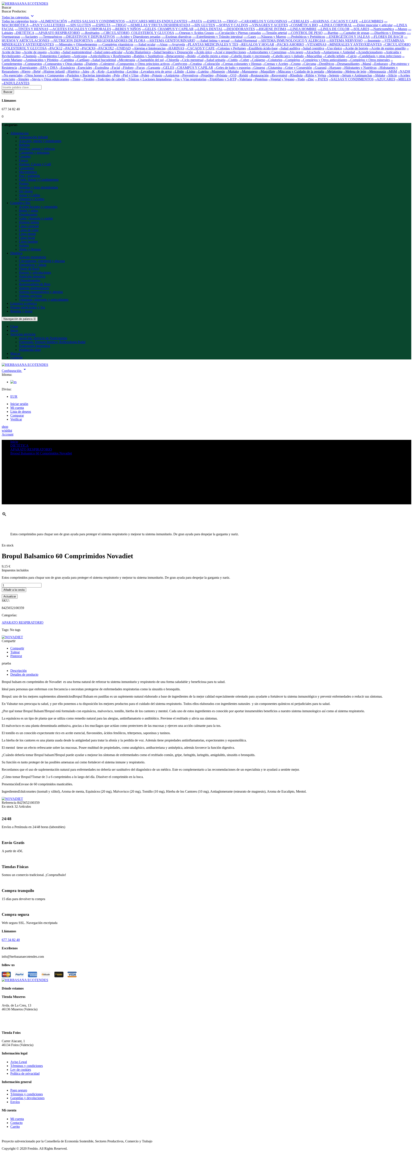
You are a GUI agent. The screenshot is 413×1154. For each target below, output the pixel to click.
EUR (13, 396)
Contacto (16, 1123)
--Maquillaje (267, 71)
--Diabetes (91, 64)
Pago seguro (18, 1090)
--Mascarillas (313, 56)
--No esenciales (12, 75)
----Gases (249, 36)
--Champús (29, 56)
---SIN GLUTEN (203, 25)
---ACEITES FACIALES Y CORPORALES (80, 29)
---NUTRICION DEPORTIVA (71, 40)
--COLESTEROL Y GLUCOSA (24, 48)
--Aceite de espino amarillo (387, 48)
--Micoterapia (126, 60)
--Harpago (334, 67)
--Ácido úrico (203, 52)
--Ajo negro (295, 52)
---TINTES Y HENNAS (31, 29)
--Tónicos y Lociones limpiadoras (149, 79)
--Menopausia (376, 71)
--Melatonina (333, 71)
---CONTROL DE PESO (305, 33)
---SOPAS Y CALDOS (232, 25)
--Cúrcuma (309, 64)
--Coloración (211, 64)
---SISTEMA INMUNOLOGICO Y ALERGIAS (291, 40)
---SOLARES (359, 29)
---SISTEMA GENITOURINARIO (170, 40)
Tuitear (15, 652)
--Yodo (300, 79)
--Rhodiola (295, 75)
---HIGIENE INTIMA (271, 29)
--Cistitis (232, 60)
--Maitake (232, 71)
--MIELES (403, 79)
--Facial (115, 67)
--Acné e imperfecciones (229, 52)
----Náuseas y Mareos (271, 36)
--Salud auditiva (289, 48)
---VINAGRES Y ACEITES (268, 25)
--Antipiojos (171, 75)
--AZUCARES (384, 79)
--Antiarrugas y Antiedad (338, 52)
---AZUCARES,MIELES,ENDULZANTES (156, 21)
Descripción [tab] (18, 670)
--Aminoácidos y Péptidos (41, 60)
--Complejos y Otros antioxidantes (324, 60)
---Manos (401, 29)
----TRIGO (229, 21)
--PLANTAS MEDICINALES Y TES (212, 44)
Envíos (15, 1102)
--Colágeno (257, 60)
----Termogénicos (50, 36)
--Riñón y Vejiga (315, 75)
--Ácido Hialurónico (137, 52)
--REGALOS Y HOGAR (256, 44)
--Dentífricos (325, 64)
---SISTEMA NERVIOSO (344, 40)
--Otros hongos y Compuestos (43, 75)
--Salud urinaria (214, 60)
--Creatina (195, 64)
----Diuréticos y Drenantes (388, 33)
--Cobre (244, 60)
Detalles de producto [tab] (24, 674)
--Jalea (84, 71)
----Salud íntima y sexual (213, 40)
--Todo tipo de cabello (110, 79)
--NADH (404, 71)
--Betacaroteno (174, 56)
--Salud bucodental (103, 60)
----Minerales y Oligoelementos (76, 44)
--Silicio (391, 75)
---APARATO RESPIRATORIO (57, 33)
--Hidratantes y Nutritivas (359, 67)
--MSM (392, 71)
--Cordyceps (179, 64)
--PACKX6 (88, 48)
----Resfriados (90, 33)
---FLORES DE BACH (387, 36)
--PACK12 (55, 48)
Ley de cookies (20, 1069)
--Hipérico (73, 71)
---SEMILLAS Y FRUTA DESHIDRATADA (158, 25)
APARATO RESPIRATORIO (22, 622)
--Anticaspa (79, 56)
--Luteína (202, 71)
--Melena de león (354, 71)
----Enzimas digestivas (176, 36)
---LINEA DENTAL (208, 29)
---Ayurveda (176, 44)
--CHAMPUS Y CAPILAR (194, 67)
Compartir (17, 648)
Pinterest (16, 656)
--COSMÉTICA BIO (303, 25)
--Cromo (295, 64)
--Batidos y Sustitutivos (147, 56)
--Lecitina (131, 71)
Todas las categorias (15, 21)
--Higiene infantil (53, 71)
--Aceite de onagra (34, 52)
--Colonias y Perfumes (231, 48)
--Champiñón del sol (150, 60)
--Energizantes (27, 67)
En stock (8, 806)
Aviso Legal (18, 1062)
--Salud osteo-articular (107, 52)
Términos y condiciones (26, 1066)
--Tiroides (87, 79)
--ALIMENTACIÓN (52, 21)
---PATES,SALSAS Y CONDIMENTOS (96, 21)
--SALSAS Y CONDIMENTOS (351, 79)
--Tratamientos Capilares (54, 56)
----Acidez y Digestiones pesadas (138, 36)
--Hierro (25, 71)
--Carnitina (66, 60)
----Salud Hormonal (243, 40)
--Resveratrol (278, 75)
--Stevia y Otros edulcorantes (49, 79)
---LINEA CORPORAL (335, 25)
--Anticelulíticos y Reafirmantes (109, 56)
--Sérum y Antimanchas (356, 75)
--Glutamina (274, 67)
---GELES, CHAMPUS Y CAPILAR (168, 29)
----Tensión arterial (274, 33)
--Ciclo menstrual (191, 60)
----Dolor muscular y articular (373, 25)
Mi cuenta (17, 1119)
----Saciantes (29, 36)
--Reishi (242, 75)
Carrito (15, 1126)
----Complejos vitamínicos (115, 44)
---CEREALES (298, 21)
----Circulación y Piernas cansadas (238, 33)
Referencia (9, 802)
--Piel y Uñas (130, 75)
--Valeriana (244, 79)
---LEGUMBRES (371, 21)
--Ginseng (258, 67)
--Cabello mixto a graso (212, 56)
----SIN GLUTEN (78, 25)
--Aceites (54, 52)
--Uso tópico (333, 48)
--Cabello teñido (334, 56)
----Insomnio (372, 40)
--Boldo (190, 56)
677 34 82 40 (11, 940)
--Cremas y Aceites (275, 64)
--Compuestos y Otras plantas (63, 64)
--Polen (144, 75)
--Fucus (139, 67)
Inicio (33, 21)
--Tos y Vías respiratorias (189, 79)
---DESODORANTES (239, 29)
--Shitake (379, 75)
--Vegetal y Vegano (281, 79)
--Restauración (259, 75)
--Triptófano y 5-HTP (221, 79)
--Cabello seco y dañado (287, 56)
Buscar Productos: (14, 11)
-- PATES (321, 79)
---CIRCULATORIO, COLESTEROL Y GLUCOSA (137, 33)
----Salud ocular (145, 44)
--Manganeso (249, 71)
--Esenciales (84, 67)
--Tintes (75, 79)
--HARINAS (175, 48)
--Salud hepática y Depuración (172, 52)
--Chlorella (172, 60)
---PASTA (195, 21)
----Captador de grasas (354, 33)
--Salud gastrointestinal (76, 52)
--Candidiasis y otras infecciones (379, 56)
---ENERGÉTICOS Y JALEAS (348, 36)
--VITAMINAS (316, 44)
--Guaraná (320, 67)
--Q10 (232, 75)
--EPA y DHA (48, 67)
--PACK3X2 (105, 48)
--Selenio (333, 75)
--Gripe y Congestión (297, 67)
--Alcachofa (312, 52)
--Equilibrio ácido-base (262, 48)
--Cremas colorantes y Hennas (241, 64)
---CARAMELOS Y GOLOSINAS (262, 21)
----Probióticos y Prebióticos (306, 36)
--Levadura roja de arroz (155, 71)
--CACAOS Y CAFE (200, 48)
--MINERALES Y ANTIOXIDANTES (354, 44)
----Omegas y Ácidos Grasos (194, 33)
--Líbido (178, 71)
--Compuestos (32, 64)
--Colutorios (274, 60)
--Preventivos (189, 75)
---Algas (162, 44)
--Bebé (36, 71)
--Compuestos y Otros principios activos (142, 64)
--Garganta (153, 67)
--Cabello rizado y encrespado (249, 56)
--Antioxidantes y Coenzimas (267, 52)
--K (92, 71)
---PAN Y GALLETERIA (47, 25)
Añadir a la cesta (14, 589)
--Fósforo (127, 67)
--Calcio (351, 56)
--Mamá (366, 64)
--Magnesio (217, 71)
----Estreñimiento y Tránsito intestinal (217, 36)
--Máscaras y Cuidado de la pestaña (300, 71)
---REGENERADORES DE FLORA (119, 40)
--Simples (22, 79)
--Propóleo (206, 75)
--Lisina (190, 71)
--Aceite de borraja (355, 48)
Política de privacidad (25, 1073)
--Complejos (291, 60)
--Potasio (156, 75)
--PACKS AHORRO (289, 44)
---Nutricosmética (382, 29)
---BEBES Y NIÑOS (126, 29)
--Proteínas (260, 79)
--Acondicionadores (369, 52)
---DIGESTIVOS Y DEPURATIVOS (89, 36)
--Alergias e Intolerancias (149, 48)
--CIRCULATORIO (397, 44)
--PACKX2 (71, 48)
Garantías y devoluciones (27, 1098)
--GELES (167, 67)
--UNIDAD (123, 48)
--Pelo (116, 75)
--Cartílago (82, 60)
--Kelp (100, 71)
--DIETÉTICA (24, 33)
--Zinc (310, 79)
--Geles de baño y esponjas (232, 67)
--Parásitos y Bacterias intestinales (88, 75)
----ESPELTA (212, 21)
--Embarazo (380, 64)
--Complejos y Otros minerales (369, 60)
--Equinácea (67, 67)
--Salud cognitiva (312, 48)
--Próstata (220, 75)
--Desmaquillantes (347, 64)
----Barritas (331, 33)
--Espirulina (101, 67)
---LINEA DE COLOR (333, 29)
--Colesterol (106, 64)
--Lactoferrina (114, 71)
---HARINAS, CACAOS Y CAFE (334, 21)
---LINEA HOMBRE (302, 29)
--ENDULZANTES (15, 83)
